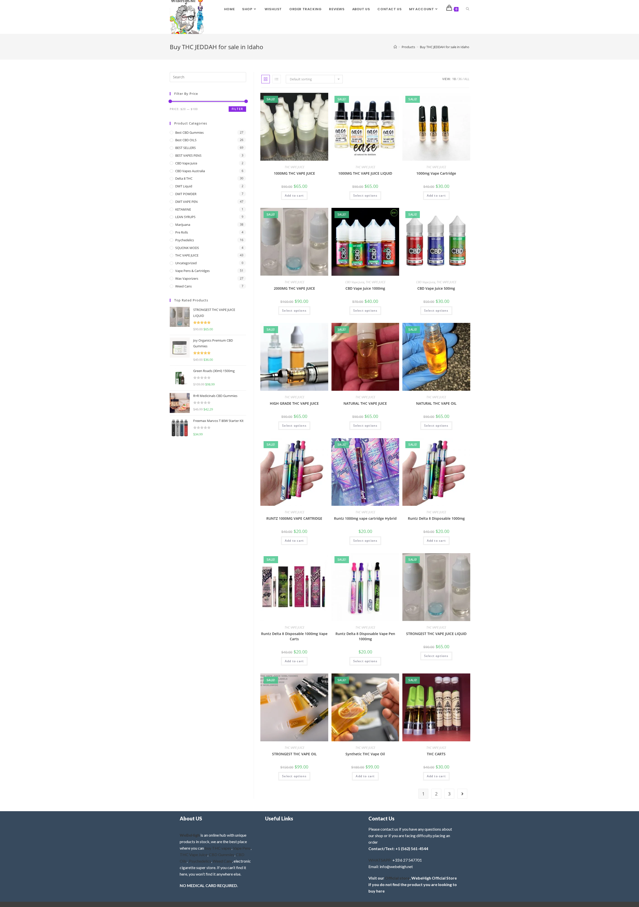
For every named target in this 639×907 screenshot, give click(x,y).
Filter (237, 109)
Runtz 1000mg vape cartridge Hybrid (365, 518)
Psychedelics (184, 240)
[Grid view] (265, 79)
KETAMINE (183, 209)
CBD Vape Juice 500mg (436, 288)
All (466, 79)
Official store (397, 878)
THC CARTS (436, 754)
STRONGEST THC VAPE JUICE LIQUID (436, 633)
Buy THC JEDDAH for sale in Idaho (444, 47)
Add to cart (294, 195)
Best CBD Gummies (189, 132)
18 (454, 79)
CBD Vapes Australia (190, 171)
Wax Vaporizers (186, 278)
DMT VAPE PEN (186, 201)
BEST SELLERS (185, 147)
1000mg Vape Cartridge (436, 173)
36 (460, 79)
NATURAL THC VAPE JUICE (365, 403)
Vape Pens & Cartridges (192, 270)
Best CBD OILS (185, 140)
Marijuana (182, 224)
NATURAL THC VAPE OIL (436, 403)
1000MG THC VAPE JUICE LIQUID (365, 173)
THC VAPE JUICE (294, 167)
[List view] (276, 79)
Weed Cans (183, 286)
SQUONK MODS (187, 248)
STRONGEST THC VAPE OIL (294, 754)
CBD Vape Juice (354, 282)
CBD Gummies (221, 854)
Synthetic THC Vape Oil (365, 754)
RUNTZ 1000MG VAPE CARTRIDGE (294, 518)
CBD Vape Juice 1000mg (365, 288)
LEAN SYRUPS (185, 217)
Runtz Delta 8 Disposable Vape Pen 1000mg (365, 636)
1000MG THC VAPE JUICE (294, 173)
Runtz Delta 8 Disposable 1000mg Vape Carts (294, 636)
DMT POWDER (185, 194)
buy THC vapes (218, 848)
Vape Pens (242, 848)
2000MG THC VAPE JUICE (294, 288)
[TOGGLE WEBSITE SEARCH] (467, 9)
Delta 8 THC (183, 178)
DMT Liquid (183, 186)
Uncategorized (186, 263)
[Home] (395, 47)
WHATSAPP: (380, 860)
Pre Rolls (181, 232)
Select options (365, 195)
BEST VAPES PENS (188, 155)
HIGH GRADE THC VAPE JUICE (294, 403)
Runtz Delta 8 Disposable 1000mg (436, 518)
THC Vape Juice (193, 854)
